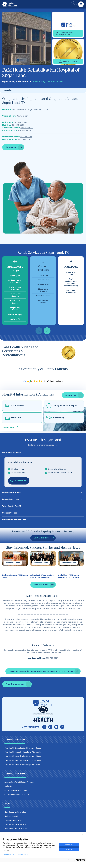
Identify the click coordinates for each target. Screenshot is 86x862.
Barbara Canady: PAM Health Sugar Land (15, 576)
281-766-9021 (26, 136)
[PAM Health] (36, 4)
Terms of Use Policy (12, 820)
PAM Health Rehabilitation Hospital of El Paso (22, 756)
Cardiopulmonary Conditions (16, 790)
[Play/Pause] (68, 25)
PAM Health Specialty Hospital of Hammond (22, 760)
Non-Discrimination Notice (15, 812)
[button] (73, 4)
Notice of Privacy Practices (15, 828)
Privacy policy (23, 854)
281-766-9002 (20, 122)
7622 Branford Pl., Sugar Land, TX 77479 (30, 109)
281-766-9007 (26, 127)
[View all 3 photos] (68, 52)
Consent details (8, 854)
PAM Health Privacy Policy (15, 824)
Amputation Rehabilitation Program (19, 782)
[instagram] (62, 727)
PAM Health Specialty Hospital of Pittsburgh (22, 752)
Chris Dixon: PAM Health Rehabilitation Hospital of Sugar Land (69, 576)
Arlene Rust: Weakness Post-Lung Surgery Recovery (42, 576)
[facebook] (44, 727)
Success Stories (13, 563)
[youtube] (56, 727)
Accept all (68, 845)
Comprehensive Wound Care (16, 794)
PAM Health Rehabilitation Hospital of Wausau (23, 764)
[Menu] (81, 4)
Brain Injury (8, 786)
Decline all (68, 849)
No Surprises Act (11, 816)
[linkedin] (50, 727)
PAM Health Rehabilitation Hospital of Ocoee (22, 748)
